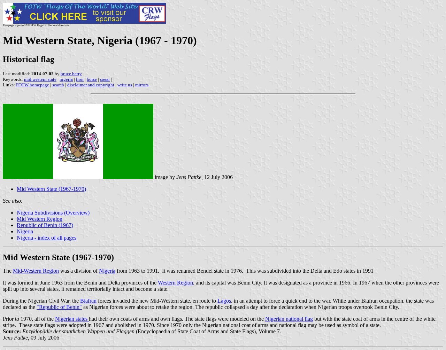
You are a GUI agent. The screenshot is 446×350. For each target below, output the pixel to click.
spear (105, 79)
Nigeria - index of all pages (46, 238)
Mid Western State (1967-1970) (51, 189)
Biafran (88, 301)
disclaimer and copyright (90, 84)
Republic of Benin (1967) (45, 225)
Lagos (224, 301)
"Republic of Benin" (59, 307)
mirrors (141, 84)
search (58, 84)
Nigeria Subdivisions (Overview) (53, 213)
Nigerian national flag (289, 319)
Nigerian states (72, 319)
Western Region (175, 283)
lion (80, 79)
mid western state (40, 79)
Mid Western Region (39, 219)
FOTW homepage (32, 84)
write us (124, 84)
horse (92, 79)
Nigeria (25, 231)
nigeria (66, 79)
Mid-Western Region (36, 271)
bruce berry (71, 73)
